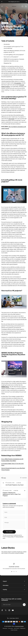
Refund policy (5, 628)
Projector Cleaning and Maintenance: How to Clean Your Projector (12, 494)
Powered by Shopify (19, 626)
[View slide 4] (16, 571)
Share (4, 477)
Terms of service (16, 628)
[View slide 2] (13, 571)
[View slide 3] (15, 571)
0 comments (24, 477)
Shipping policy (22, 628)
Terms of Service (19, 536)
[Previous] (1, 1)
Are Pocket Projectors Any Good (14, 485)
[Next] (26, 1)
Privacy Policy (10, 536)
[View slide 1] (11, 571)
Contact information (14, 630)
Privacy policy (10, 628)
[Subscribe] (24, 604)
